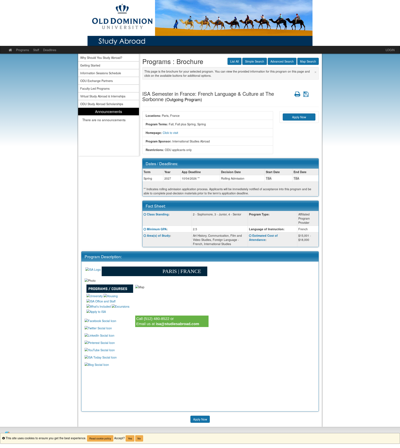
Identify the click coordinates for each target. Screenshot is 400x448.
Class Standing (158, 214)
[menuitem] (108, 132)
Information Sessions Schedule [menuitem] (100, 73)
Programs (22, 50)
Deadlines (49, 50)
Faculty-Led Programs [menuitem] (95, 88)
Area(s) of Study (158, 235)
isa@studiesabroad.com (177, 324)
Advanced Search (282, 61)
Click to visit (170, 133)
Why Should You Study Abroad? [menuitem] (101, 57)
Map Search (308, 61)
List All (234, 61)
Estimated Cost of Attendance (263, 237)
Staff (36, 50)
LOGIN (390, 50)
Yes (130, 438)
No (139, 438)
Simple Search (254, 61)
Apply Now (299, 117)
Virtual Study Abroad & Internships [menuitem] (102, 96)
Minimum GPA (157, 229)
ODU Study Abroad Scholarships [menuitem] (101, 104)
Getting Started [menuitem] (90, 65)
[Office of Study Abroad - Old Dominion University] (200, 23)
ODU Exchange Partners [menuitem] (96, 81)
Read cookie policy (100, 438)
